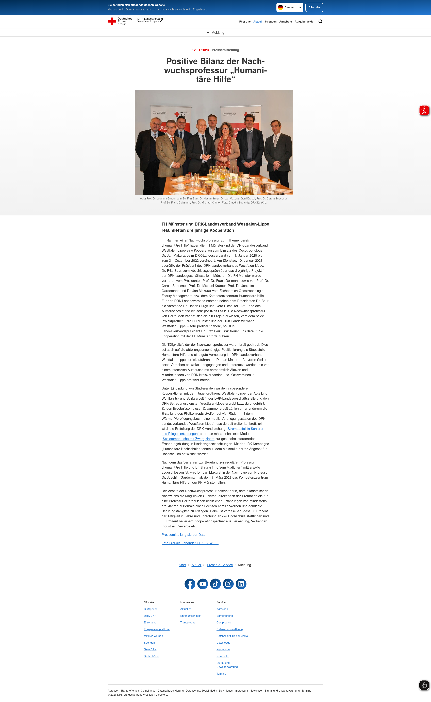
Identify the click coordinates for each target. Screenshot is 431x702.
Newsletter (223, 656)
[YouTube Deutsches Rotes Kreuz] (202, 584)
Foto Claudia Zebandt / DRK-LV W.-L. (190, 542)
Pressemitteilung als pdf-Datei (184, 534)
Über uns (245, 21)
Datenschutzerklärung (230, 629)
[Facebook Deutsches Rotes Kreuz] (190, 584)
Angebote (285, 21)
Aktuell (257, 21)
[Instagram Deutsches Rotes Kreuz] (228, 584)
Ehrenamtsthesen (190, 616)
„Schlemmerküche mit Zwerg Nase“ (188, 438)
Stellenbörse (151, 656)
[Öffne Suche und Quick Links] (320, 21)
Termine (221, 673)
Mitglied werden (153, 636)
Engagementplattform (157, 629)
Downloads (223, 642)
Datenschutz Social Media (232, 636)
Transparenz (187, 622)
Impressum (223, 649)
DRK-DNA (150, 616)
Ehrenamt (150, 622)
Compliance (224, 622)
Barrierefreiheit (225, 616)
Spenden (271, 21)
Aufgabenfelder (304, 21)
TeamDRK (150, 649)
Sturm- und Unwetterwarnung (227, 665)
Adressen (222, 609)
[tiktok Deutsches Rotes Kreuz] (215, 584)
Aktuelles (185, 609)
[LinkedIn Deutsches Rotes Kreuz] (241, 584)
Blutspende (151, 609)
